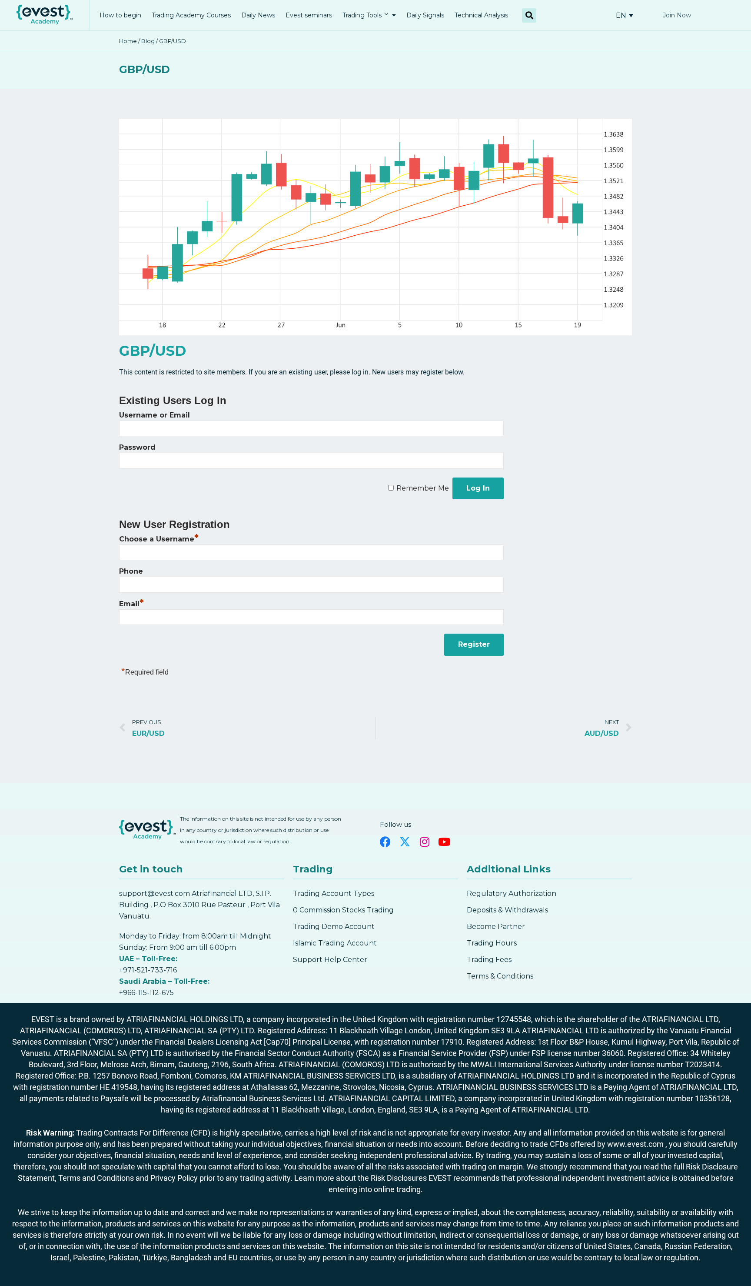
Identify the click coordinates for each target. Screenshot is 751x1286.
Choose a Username (159, 539)
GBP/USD (144, 69)
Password (137, 447)
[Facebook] (385, 841)
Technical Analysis (481, 15)
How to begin (120, 15)
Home (128, 40)
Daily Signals (425, 15)
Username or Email (154, 415)
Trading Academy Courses (191, 15)
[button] (529, 15)
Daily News (258, 15)
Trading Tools (362, 15)
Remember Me (422, 488)
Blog (148, 40)
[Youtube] (444, 841)
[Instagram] (424, 841)
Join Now (677, 15)
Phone (131, 571)
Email (131, 604)
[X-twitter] (404, 841)
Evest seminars (309, 15)
